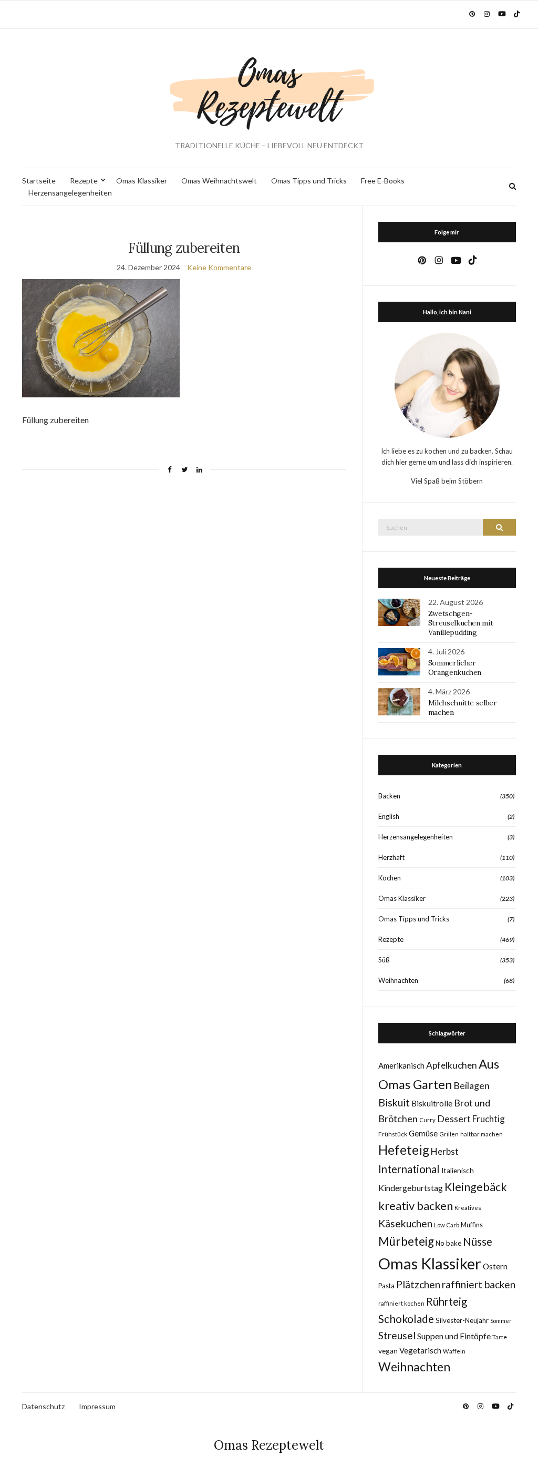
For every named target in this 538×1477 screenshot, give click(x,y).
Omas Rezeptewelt (269, 1445)
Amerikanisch (401, 1065)
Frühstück (392, 1134)
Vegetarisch (420, 1350)
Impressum (97, 1406)
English (388, 816)
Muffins (472, 1225)
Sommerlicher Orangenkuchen (454, 667)
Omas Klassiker (141, 180)
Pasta (386, 1286)
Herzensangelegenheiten (70, 192)
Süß (384, 960)
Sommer (501, 1320)
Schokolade (406, 1318)
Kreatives (467, 1207)
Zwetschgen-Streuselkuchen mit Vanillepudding (460, 623)
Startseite (39, 180)
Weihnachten (398, 980)
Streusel (397, 1335)
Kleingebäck (475, 1187)
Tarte (499, 1337)
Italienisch (457, 1170)
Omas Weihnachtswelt (219, 180)
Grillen (449, 1134)
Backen (389, 796)
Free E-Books (383, 180)
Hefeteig (403, 1149)
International (409, 1169)
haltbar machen (481, 1134)
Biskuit (394, 1102)
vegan (388, 1351)
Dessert (454, 1118)
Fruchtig (488, 1118)
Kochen (389, 878)
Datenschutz (43, 1406)
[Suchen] (499, 527)
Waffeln (454, 1351)
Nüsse (477, 1241)
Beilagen (471, 1085)
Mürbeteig (406, 1241)
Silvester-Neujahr (462, 1320)
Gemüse (423, 1133)
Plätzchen (418, 1284)
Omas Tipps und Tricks (309, 180)
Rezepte (84, 180)
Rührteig (446, 1301)
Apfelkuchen (451, 1065)
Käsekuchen (405, 1223)
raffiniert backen (478, 1284)
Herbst (445, 1151)
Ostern (495, 1266)
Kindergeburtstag (410, 1188)
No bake (448, 1243)
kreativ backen (415, 1205)
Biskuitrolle (431, 1103)
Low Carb (446, 1225)
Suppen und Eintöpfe (454, 1336)
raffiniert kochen (401, 1303)
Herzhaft (391, 857)
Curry (427, 1119)
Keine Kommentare (219, 267)
